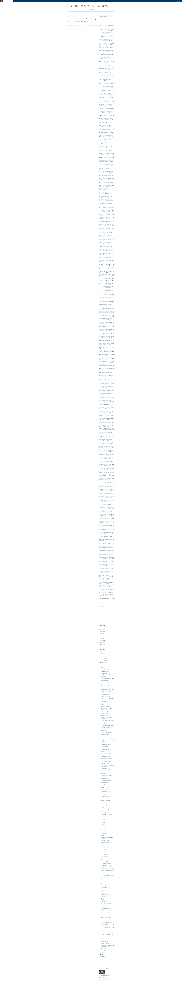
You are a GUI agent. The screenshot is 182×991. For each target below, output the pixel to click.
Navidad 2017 (107, 454)
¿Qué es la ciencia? (106, 35)
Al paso (110, 174)
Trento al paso (103, 571)
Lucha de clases (111, 423)
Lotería (100, 423)
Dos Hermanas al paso (106, 283)
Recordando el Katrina (105, 715)
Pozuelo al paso (102, 493)
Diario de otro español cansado (105, 282)
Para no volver (108, 479)
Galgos (105, 341)
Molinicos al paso (105, 443)
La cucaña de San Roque (106, 761)
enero (102, 961)
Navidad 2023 (102, 458)
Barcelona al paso (102, 201)
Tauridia (103, 551)
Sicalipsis (108, 543)
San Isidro (106, 508)
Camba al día (101, 220)
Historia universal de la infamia (104, 354)
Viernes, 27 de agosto (105, 734)
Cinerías (111, 250)
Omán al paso (107, 471)
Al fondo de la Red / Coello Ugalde (106, 98)
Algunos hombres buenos (109, 176)
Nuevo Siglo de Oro (102, 469)
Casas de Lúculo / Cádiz (103, 228)
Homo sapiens (112, 357)
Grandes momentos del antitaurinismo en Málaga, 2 (107, 857)
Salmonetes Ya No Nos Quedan (91, 6)
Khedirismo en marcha (104, 369)
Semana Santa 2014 (104, 530)
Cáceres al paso (101, 217)
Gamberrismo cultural (105, 343)
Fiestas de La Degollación (106, 706)
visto (107, 592)
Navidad (108, 451)
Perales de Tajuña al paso (109, 486)
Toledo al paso (107, 568)
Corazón (103, 256)
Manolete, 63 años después (106, 684)
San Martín (112, 519)
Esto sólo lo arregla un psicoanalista (104, 312)
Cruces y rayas (101, 263)
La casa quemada (104, 920)
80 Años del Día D (109, 61)
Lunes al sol (102, 425)
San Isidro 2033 (107, 519)
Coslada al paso (104, 260)
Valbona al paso (101, 578)
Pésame (106, 487)
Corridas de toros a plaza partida (107, 912)
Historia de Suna (110, 352)
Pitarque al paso (104, 490)
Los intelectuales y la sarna (106, 826)
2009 (101, 964)
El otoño (105, 287)
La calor (111, 371)
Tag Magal (100, 548)
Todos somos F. (104, 810)
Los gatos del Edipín (102, 416)
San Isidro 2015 (105, 512)
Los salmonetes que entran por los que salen (106, 422)
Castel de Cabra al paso (107, 245)
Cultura (110, 265)
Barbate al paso (110, 200)
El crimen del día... (104, 846)
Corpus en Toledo (102, 257)
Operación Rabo (103, 472)
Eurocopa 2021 (102, 316)
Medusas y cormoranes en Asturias (107, 882)
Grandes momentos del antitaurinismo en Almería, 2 (107, 743)
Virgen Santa (112, 590)
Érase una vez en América (109, 301)
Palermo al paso (107, 476)
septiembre (103, 660)
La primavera (112, 380)
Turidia (107, 574)
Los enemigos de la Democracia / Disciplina (107, 407)
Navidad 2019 (105, 455)
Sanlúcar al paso (102, 523)
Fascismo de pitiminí (102, 319)
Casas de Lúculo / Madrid (106, 232)
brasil (99, 211)
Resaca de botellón (104, 941)
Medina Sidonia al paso (102, 436)
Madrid (108, 425)
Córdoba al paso (110, 256)
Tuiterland (101, 574)
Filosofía (100, 336)
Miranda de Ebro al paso (102, 442)
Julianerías (111, 366)
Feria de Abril (104, 321)
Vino (108, 590)
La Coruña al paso (109, 372)
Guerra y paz (107, 350)
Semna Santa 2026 (110, 540)
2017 (99, 60)
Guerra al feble (101, 350)
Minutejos (111, 440)
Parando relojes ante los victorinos (107, 678)
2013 (112, 58)
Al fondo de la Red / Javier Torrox (107, 132)
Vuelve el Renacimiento (102, 599)
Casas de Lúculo (107, 224)
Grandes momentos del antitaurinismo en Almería (106, 755)
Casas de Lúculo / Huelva (103, 231)
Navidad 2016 (101, 454)
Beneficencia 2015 (111, 207)
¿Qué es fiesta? (108, 32)
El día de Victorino (104, 738)
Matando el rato (105, 435)
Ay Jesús (101, 199)
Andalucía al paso (110, 179)
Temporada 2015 (102, 555)
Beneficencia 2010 (105, 206)
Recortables (111, 498)
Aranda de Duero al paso (108, 189)
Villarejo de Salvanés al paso (110, 589)
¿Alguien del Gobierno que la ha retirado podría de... (107, 907)
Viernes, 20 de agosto (105, 844)
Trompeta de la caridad (103, 572)
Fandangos (111, 318)
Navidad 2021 (103, 457)
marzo (102, 958)
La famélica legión (109, 376)
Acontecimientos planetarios (104, 68)
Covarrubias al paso (111, 260)
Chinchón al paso (105, 250)
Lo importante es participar (105, 393)
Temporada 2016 (110, 555)
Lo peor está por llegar (106, 393)
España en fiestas (102, 304)
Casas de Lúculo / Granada (108, 229)
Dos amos (103, 736)
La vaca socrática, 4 (105, 796)
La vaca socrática (104, 901)
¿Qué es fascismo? (102, 32)
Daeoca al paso (104, 268)
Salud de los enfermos (111, 507)
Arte (105, 193)
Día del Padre (111, 277)
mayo (102, 954)
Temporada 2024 (111, 560)
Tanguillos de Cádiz (105, 669)
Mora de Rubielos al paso (108, 444)
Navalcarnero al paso (102, 451)
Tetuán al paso (102, 564)
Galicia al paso (110, 341)
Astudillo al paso (110, 193)
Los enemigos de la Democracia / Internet (106, 409)
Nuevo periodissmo (109, 468)
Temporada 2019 (102, 558)
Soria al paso (106, 547)
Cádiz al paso (102, 218)
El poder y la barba (112, 289)
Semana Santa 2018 (109, 533)
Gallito (100, 343)
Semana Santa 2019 (102, 535)
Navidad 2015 (110, 453)
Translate (108, 18)
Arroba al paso (101, 193)
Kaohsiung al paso (110, 368)
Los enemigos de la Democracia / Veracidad (106, 415)
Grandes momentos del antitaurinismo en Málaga (106, 866)
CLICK (95, 19)
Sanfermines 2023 (112, 522)
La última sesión (111, 383)
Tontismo (112, 568)
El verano (108, 297)
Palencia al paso (101, 476)
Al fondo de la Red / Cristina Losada (106, 100)
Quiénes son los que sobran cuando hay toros (106, 692)
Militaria (105, 440)
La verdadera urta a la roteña (106, 915)
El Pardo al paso (110, 287)
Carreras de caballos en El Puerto (107, 861)
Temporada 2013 (102, 554)
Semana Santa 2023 (106, 537)
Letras (101, 391)
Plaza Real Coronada (105, 894)
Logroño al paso (103, 397)
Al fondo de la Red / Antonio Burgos (107, 82)
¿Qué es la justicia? (104, 40)
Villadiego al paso (107, 587)
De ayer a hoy (106, 269)
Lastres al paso (110, 389)
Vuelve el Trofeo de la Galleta (106, 854)
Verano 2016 (101, 585)
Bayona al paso (109, 203)
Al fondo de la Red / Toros (107, 164)
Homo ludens (105, 357)
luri (105, 425)
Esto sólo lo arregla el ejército (106, 311)
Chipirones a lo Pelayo (105, 939)
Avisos (106, 196)
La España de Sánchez (109, 375)
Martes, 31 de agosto (105, 671)
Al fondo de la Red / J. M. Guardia (106, 126)
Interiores (105, 365)
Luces (102, 798)
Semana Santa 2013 (111, 529)
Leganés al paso (105, 390)
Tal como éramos (106, 549)
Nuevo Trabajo (110, 469)
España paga (103, 773)
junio (102, 952)
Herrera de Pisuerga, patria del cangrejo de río (107, 776)
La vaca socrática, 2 (105, 842)
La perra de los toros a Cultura (107, 771)
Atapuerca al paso (110, 194)
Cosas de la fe (105, 258)
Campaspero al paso (110, 220)
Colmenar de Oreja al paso (103, 253)
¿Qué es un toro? (106, 53)
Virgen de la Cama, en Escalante (107, 789)
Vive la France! (103, 595)
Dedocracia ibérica (103, 274)
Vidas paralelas (107, 586)
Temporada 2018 (110, 557)
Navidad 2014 (104, 453)
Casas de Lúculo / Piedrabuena (108, 236)
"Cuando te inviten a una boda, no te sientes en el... (107, 699)
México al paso (101, 439)
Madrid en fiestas (106, 429)
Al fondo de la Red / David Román (108, 107)
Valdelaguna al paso (109, 578)
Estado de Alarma (110, 308)
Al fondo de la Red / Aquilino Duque (106, 84)
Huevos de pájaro (109, 359)
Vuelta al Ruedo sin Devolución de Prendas (106, 597)
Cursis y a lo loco (109, 267)
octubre (103, 658)
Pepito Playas (103, 828)
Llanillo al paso (112, 391)
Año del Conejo (108, 185)
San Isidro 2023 (108, 517)
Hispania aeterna (102, 352)
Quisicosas (108, 497)
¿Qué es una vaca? (108, 54)
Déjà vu (110, 274)
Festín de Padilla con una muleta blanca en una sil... (107, 946)
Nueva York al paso (105, 467)
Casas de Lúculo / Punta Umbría (104, 238)
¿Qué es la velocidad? (109, 44)
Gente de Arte (103, 883)
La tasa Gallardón (105, 383)
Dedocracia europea (111, 272)
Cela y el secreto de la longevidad (107, 868)
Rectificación (101, 500)
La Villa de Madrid (103, 384)
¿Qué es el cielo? (107, 29)
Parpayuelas (110, 482)
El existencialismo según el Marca (107, 786)
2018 (101, 638)
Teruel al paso (112, 562)
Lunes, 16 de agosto (105, 937)
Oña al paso (112, 471)
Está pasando (103, 308)
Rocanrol (104, 504)
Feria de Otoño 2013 (110, 322)
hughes (100, 361)
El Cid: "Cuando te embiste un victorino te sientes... (107, 748)
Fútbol (109, 340)
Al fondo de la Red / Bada (106, 90)
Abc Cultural (108, 65)
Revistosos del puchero (103, 501)
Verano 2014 (111, 583)
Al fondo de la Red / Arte (109, 89)
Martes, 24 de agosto (105, 778)
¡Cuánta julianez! (104, 784)
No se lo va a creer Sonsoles (108, 461)
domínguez (100, 283)
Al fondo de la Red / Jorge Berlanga (105, 133)
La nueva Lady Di (104, 782)
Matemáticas (111, 435)
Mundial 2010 (106, 447)
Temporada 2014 (110, 554)
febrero (102, 960)
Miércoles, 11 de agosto (105, 751)
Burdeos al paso (107, 213)
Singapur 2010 (104, 910)
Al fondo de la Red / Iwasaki (103, 125)
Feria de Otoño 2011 (102, 322)
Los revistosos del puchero (108, 421)
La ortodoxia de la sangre (106, 863)
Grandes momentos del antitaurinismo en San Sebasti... (107, 674)
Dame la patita (104, 885)
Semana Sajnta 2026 (109, 526)
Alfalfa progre (101, 176)
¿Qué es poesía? (103, 48)
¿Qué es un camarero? (103, 51)
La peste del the (106, 380)
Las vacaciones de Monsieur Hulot (107, 725)
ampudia (103, 179)
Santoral (101, 526)
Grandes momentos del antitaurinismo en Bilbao (106, 769)
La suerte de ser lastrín (105, 696)
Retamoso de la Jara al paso (108, 500)
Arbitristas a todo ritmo (107, 190)
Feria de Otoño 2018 (107, 326)
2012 (101, 649)
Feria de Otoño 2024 (103, 330)
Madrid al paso (102, 428)
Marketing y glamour (107, 433)
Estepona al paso (111, 309)
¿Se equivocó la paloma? (104, 57)
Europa (107, 316)
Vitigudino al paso (111, 594)
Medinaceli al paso (110, 436)
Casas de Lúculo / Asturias (108, 227)
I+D (111, 361)
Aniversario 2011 (101, 185)
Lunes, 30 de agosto (105, 680)
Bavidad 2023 (103, 203)
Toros (105, 569)
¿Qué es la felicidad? (108, 37)
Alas (99, 175)
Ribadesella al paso (102, 503)
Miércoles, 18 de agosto (105, 890)
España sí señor (109, 305)
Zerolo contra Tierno (105, 802)
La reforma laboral (104, 382)
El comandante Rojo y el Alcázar (107, 689)
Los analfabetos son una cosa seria (105, 398)
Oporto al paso (102, 473)
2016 (101, 642)
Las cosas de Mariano (110, 384)
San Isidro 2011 (106, 510)
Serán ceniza (102, 542)
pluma (109, 490)
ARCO (113, 190)
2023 (101, 629)
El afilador (103, 835)
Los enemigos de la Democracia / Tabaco (106, 414)
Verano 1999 (102, 582)
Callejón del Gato (110, 218)
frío (109, 336)
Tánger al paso (108, 550)
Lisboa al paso (106, 391)
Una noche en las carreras (106, 831)
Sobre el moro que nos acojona (107, 903)
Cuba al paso (107, 264)
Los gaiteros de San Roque (106, 804)
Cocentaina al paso (110, 251)
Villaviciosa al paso (103, 590)
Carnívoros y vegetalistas (106, 930)
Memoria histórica (102, 437)
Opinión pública (110, 472)
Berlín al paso (102, 208)
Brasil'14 (103, 211)
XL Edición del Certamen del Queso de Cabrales (106, 709)
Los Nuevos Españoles (103, 419)
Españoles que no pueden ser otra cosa (106, 307)
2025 (101, 625)
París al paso (104, 482)
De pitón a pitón (108, 271)
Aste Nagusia (103, 730)
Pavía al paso (101, 485)
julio (102, 950)
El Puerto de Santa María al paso (106, 290)
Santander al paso (110, 523)
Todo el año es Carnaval (104, 567)
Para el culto (104, 478)
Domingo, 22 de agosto (105, 812)
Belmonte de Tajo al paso (107, 204)
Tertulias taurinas (105, 562)
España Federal (110, 304)
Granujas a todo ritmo (109, 347)
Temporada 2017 (102, 557)
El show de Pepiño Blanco (103, 294)
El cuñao (103, 892)
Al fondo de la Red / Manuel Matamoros (106, 144)
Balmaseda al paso (102, 200)
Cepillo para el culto (106, 249)
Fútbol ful (100, 341)
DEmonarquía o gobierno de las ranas (104, 275)
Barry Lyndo (108, 201)
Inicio (83, 27)
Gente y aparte (105, 344)
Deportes (112, 275)
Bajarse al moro (110, 199)
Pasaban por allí (101, 483)
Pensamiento (106, 485)
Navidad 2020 (112, 455)
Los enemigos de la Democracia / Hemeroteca (107, 408)
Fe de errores (103, 676)
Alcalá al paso (104, 175)
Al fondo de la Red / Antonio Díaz (104, 83)
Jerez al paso (106, 366)
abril (102, 956)
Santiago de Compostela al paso (104, 525)
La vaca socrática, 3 (105, 840)
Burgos (112, 213)
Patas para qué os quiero (109, 483)
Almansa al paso (101, 178)
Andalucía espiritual (103, 181)
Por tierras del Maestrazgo (110, 492)
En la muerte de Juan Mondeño (106, 298)
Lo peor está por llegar (110, 25)
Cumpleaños (101, 267)
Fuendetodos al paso (105, 337)
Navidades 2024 (107, 460)
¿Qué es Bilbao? (104, 723)
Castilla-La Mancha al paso (107, 246)
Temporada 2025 (104, 561)
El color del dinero (104, 286)
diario (100, 278)
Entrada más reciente (72, 27)
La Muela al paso (106, 379)
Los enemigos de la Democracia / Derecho (107, 405)
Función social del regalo (106, 339)
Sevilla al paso (102, 543)
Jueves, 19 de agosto (105, 873)
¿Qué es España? (77, 22)
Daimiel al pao (110, 268)
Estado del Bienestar (104, 309)
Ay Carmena (104, 197)
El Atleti (102, 704)
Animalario (105, 182)
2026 (101, 624)
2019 (101, 636)
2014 (101, 646)
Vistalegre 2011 (102, 592)
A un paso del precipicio (106, 64)
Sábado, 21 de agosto (105, 829)
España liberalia (101, 305)
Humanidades (105, 361)
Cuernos (105, 265)
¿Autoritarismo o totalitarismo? (104, 28)
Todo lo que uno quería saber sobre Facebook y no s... (106, 808)
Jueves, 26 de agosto (105, 746)
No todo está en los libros (109, 465)
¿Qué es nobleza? (102, 47)
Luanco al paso (105, 423)
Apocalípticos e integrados (104, 188)
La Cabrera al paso (105, 371)
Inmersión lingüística (105, 847)
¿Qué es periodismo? (110, 47)
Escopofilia (103, 302)
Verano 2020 (106, 585)
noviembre (103, 657)
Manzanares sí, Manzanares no (107, 805)
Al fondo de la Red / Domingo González (107, 108)
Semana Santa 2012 (102, 529)
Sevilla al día (110, 542)
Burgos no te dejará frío (104, 23)
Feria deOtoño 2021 (109, 334)
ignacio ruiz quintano (105, 975)
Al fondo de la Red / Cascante (108, 97)
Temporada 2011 (102, 553)
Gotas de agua (101, 346)
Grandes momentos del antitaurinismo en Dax (106, 888)
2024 (101, 627)
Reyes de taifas (110, 501)
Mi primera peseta (108, 439)
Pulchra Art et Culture (106, 494)
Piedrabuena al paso (107, 489)
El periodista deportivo (103, 289)
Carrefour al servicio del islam (107, 853)
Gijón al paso (111, 344)
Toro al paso (101, 569)
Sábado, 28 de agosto (105, 713)
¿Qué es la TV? (101, 44)
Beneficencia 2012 (104, 207)
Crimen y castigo (103, 261)
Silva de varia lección (105, 544)
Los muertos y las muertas (107, 418)
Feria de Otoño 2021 (109, 327)
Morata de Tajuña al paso (104, 446)
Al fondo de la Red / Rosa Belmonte (107, 158)
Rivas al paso (109, 503)
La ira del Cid (103, 896)
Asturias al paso (102, 194)
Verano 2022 (112, 585)
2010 (101, 653)
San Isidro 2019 (107, 515)
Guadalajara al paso (102, 348)
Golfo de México (104, 859)
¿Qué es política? (110, 48)
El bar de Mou (105, 284)
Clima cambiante (102, 251)
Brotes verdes (101, 213)
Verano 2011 (107, 582)
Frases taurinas (105, 336)
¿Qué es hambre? (106, 33)
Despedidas (106, 277)
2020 (102, 60)
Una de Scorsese (101, 575)
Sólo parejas (109, 546)
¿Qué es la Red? (106, 41)
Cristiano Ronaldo (110, 261)
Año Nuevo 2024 (108, 186)
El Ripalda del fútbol (108, 291)
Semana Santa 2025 (109, 539)
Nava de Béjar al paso (109, 450)
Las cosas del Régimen (103, 386)
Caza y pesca (105, 247)
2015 (101, 644)
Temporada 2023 (102, 560)
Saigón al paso (104, 507)
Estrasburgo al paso (111, 315)
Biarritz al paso (109, 208)
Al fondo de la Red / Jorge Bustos (106, 134)
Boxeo (110, 210)
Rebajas (105, 498)
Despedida (101, 277)
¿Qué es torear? (102, 50)
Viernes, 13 (103, 932)
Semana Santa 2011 (109, 528)
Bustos (105, 215)
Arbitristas (100, 190)
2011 (101, 651)
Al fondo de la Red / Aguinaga (107, 76)
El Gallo (102, 667)
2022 (101, 631)
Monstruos (100, 444)
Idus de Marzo (105, 362)
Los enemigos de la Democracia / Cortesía (107, 404)
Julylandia (103, 687)
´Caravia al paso (108, 58)
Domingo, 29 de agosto (105, 694)
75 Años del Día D (108, 60)
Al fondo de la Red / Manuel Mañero (107, 143)
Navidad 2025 (101, 460)
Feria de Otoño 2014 (103, 323)
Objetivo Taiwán (101, 471)
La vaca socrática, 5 (105, 763)
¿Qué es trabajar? (110, 50)
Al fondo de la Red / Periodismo (108, 157)
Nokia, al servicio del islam (106, 922)
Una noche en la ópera (109, 575)
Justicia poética (101, 368)
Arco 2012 (101, 192)
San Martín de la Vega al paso (104, 521)
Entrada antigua (94, 27)
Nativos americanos (102, 450)
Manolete (102, 432)
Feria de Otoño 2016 (106, 325)
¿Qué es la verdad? (102, 46)
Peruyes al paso (101, 487)
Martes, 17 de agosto (105, 913)
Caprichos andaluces (102, 222)
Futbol (106, 340)
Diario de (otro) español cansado (106, 279)
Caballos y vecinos (110, 215)
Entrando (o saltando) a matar (106, 685)
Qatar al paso (107, 496)
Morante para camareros (105, 800)
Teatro (112, 551)
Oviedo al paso (110, 475)
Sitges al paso (112, 544)
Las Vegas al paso (108, 387)
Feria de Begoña (110, 321)
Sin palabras (103, 948)
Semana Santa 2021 (104, 536)
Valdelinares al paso (102, 579)
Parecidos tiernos (111, 481)
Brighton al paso (110, 211)
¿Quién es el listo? (111, 55)
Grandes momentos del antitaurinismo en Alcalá (106, 702)
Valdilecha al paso (110, 579)
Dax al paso (101, 269)
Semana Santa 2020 (110, 535)
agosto (102, 662)
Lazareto (100, 390)
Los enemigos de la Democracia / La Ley (105, 411)
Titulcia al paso (110, 565)
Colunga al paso (111, 253)
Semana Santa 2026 (102, 540)
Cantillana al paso (102, 221)
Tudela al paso (111, 572)
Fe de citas (109, 319)
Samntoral (101, 508)
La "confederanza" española (106, 780)
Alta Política (108, 178)
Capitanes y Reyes (109, 221)
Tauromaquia (108, 551)
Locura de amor (111, 396)
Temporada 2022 (110, 558)
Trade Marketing (111, 569)
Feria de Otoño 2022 (102, 329)
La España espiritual (102, 376)
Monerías (111, 443)
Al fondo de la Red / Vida (107, 169)
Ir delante (109, 365)
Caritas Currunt (108, 222)
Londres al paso (110, 397)
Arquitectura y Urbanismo (108, 192)
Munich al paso (106, 448)
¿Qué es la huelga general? (110, 39)
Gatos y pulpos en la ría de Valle (107, 905)
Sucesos (111, 547)
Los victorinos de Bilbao (106, 732)
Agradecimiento (105, 69)
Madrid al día (108, 426)
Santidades (112, 525)
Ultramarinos (111, 574)
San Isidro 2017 (105, 514)
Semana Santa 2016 (106, 532)
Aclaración (110, 66)
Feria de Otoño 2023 (110, 329)
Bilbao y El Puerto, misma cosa (107, 711)
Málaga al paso (106, 431)
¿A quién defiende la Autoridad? (106, 26)
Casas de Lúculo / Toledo (107, 242)
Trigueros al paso (110, 571)
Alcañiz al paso (110, 175)
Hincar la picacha (108, 351)
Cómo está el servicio (103, 254)
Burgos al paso (101, 214)
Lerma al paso (112, 390)
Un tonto (103, 824)
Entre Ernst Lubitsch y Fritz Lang (107, 787)
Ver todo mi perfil (103, 977)
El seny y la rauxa (110, 293)
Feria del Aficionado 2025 (106, 332)
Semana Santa (101, 528)
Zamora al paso (109, 599)
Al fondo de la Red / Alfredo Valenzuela (106, 80)
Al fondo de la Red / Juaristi (107, 139)
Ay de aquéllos (110, 197)
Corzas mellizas (108, 257)
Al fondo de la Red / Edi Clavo (106, 109)
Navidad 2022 (110, 457)
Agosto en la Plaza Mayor (106, 666)
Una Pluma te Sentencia (105, 576)
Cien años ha (103, 833)
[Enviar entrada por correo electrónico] (90, 21)
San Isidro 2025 (108, 518)
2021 (101, 633)
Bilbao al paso (104, 210)
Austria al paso (101, 196)
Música (112, 448)
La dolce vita (107, 373)
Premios (107, 493)
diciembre (103, 655)
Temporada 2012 (109, 553)
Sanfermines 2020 (105, 522)
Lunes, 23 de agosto (105, 794)
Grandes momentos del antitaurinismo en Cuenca (106, 792)
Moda (109, 442)
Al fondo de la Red (107, 73)
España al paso (110, 302)
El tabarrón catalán (107, 296)
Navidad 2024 (110, 458)
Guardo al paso (110, 348)
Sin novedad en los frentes (106, 753)
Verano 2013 (105, 583)
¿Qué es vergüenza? (102, 55)
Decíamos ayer (102, 272)
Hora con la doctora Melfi (105, 358)
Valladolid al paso (101, 581)
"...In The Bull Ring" (105, 682)
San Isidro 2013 (105, 511)
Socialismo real (102, 546)
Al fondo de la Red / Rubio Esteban (105, 160)
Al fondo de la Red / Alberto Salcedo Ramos (106, 78)
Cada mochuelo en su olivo (109, 217)
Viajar (101, 586)
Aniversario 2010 (108, 183)
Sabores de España (105, 506)
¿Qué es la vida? (110, 46)
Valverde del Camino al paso (110, 581)
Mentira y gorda (110, 437)
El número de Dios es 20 (105, 943)
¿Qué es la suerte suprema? (108, 43)
